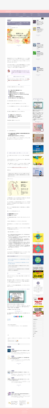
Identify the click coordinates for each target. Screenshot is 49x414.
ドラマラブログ (8, 11)
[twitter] (14, 316)
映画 (33, 336)
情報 (33, 334)
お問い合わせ (28, 16)
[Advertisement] (21, 5)
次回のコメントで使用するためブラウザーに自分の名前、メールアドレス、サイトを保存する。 (19, 338)
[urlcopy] (23, 316)
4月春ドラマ (24, 13)
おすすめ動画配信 (21, 16)
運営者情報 (27, 409)
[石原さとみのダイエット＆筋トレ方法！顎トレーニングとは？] (19, 316)
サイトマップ (17, 13)
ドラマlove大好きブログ (24, 410)
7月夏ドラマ (31, 13)
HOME (10, 13)
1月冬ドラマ (34, 323)
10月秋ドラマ (38, 13)
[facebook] (16, 316)
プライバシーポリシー (23, 409)
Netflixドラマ (35, 328)
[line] (21, 316)
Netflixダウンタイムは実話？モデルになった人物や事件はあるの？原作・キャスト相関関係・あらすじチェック (40, 46)
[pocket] (18, 316)
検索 (42, 18)
